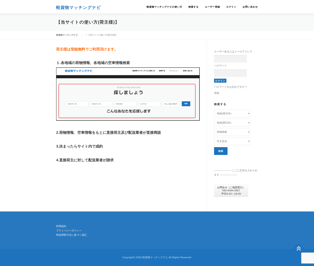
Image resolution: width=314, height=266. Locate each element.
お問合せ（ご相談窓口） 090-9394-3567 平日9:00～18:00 (231, 190)
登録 (216, 93)
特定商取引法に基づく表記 (71, 234)
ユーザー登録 (212, 6)
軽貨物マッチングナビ (78, 7)
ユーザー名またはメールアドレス (233, 51)
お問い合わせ (250, 6)
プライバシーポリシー (69, 230)
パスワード (220, 65)
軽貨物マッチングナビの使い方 (164, 6)
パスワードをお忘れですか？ (230, 86)
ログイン (231, 6)
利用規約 (61, 226)
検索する (193, 6)
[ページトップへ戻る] (298, 248)
